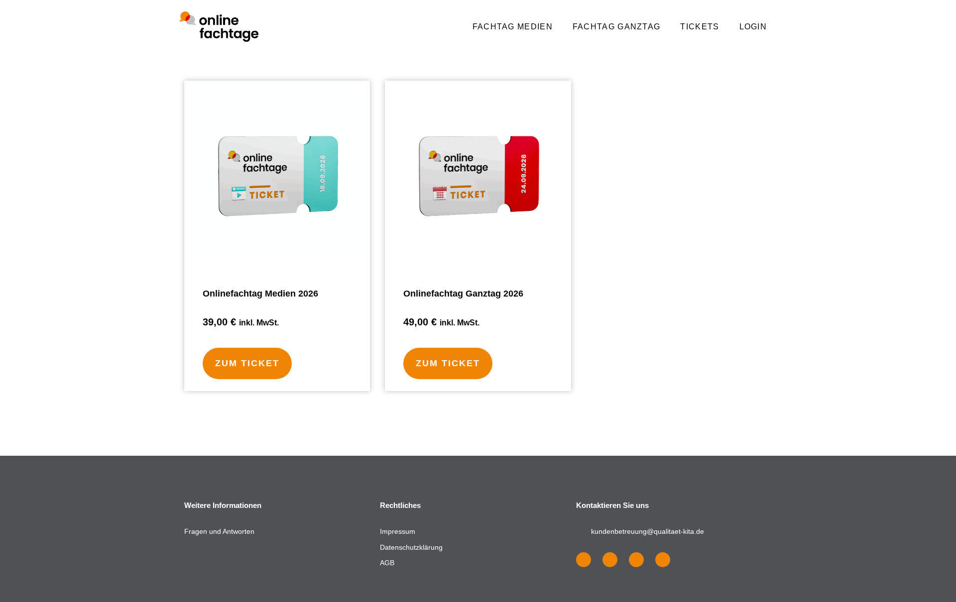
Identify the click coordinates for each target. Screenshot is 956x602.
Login (753, 26)
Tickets (699, 26)
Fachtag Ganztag (617, 26)
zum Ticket (247, 363)
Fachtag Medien (513, 26)
